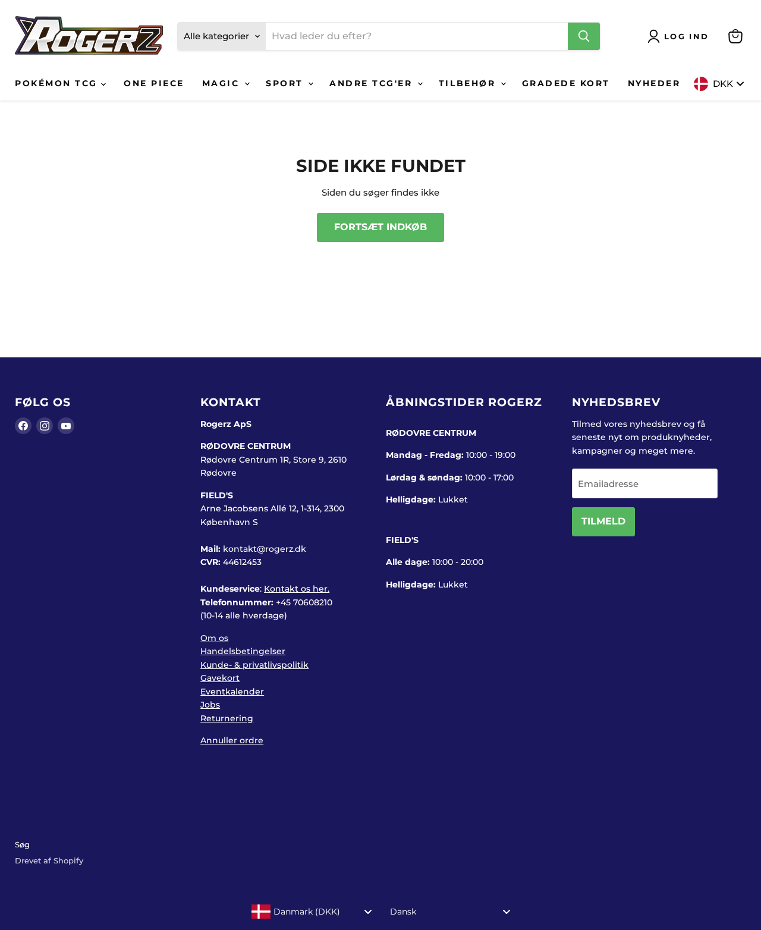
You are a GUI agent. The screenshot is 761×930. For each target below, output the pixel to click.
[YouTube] (66, 425)
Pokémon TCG (58, 83)
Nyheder (654, 83)
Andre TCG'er (372, 83)
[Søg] (584, 36)
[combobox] (312, 911)
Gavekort (220, 678)
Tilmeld (603, 521)
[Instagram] (44, 425)
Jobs (210, 704)
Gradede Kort (566, 83)
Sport (286, 83)
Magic (222, 83)
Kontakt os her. (296, 588)
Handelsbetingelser (242, 651)
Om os (214, 638)
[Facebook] (23, 425)
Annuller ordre (231, 740)
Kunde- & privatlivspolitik (254, 664)
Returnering (226, 718)
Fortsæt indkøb (380, 226)
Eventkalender (232, 691)
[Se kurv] (735, 36)
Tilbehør (469, 83)
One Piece (154, 83)
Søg (22, 844)
